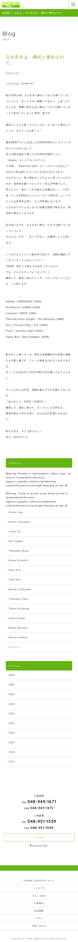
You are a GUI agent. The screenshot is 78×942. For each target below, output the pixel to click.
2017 (12, 761)
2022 (12, 713)
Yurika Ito (15, 531)
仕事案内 (39, 903)
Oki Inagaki (16, 541)
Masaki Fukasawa (20, 589)
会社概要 (39, 911)
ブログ (39, 918)
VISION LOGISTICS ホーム (39, 880)
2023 (12, 704)
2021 (12, 723)
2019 (12, 742)
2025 (12, 684)
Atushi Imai (16, 512)
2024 (12, 694)
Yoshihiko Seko (18, 599)
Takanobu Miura (18, 550)
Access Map (40, 845)
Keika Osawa (17, 618)
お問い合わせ (39, 926)
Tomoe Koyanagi (19, 608)
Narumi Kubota (18, 637)
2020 (12, 733)
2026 (12, 675)
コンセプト (39, 888)
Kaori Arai (15, 570)
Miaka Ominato (18, 627)
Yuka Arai (15, 579)
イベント (14, 647)
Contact (39, 837)
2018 (12, 752)
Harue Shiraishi (18, 560)
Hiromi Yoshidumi (20, 522)
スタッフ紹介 (39, 896)
